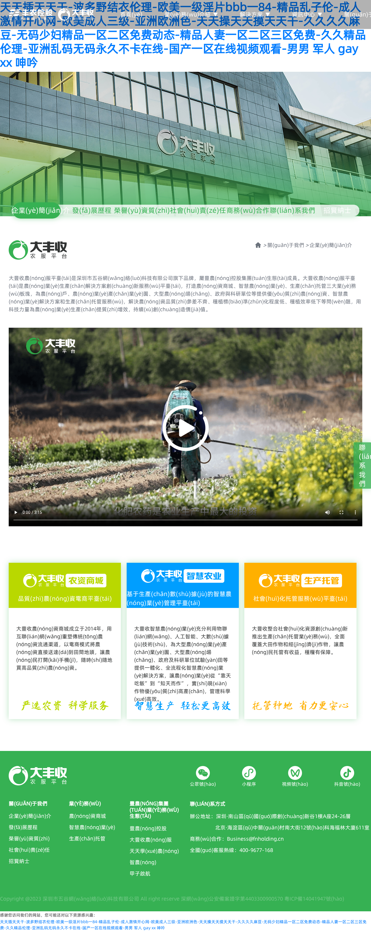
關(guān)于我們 (285, 245)
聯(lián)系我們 (292, 210)
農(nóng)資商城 (87, 816)
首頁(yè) (131, 14)
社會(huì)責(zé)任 (198, 210)
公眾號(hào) (203, 784)
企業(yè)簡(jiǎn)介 (41, 210)
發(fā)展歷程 (92, 210)
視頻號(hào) (295, 784)
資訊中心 (303, 14)
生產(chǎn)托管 (87, 838)
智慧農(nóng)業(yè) (92, 827)
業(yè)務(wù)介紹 (187, 14)
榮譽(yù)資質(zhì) (142, 210)
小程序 (249, 784)
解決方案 (251, 14)
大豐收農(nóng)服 (151, 839)
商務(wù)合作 (248, 210)
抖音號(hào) (347, 784)
